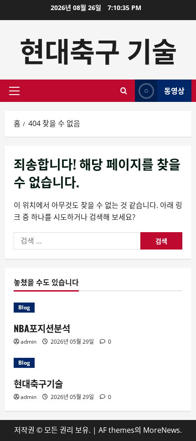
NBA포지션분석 (42, 328)
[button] (14, 91)
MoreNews (161, 430)
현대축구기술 (38, 383)
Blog (24, 307)
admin (28, 341)
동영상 (174, 90)
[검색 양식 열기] (123, 91)
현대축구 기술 (98, 49)
